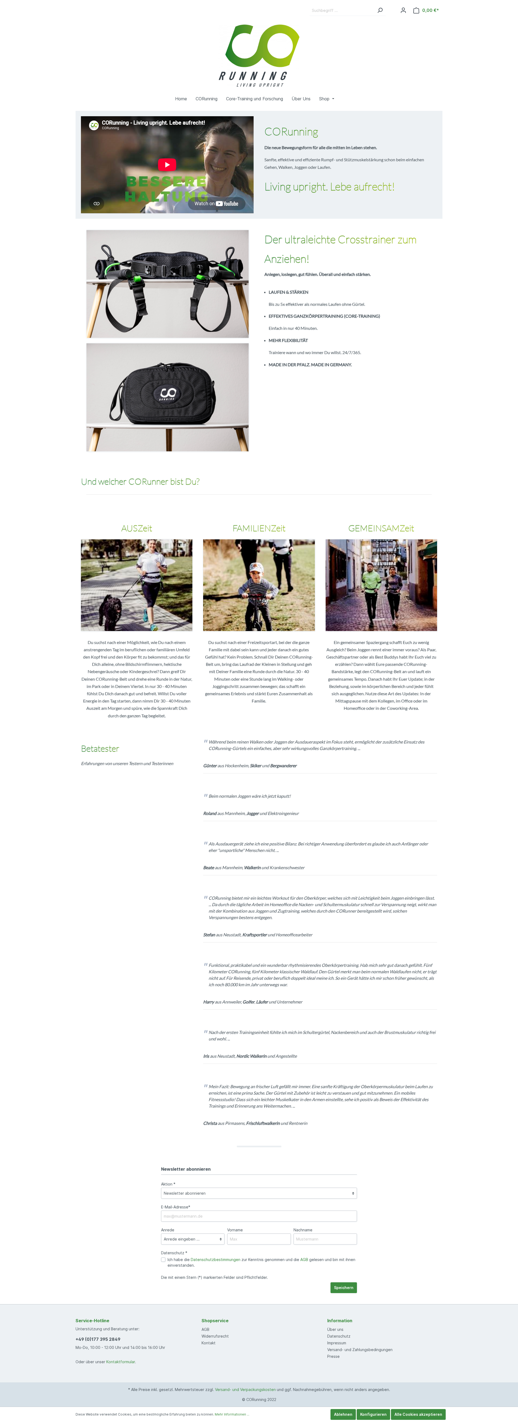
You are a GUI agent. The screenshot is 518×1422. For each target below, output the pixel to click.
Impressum (336, 1343)
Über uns (335, 1329)
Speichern (343, 1287)
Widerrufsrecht (215, 1336)
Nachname (303, 1230)
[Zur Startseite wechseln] (259, 56)
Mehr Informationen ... (232, 1414)
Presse (333, 1356)
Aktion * (168, 1184)
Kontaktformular (120, 1361)
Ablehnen (343, 1414)
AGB (304, 1259)
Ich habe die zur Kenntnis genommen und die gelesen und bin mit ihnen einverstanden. (261, 1262)
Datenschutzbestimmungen (215, 1259)
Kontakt (209, 1343)
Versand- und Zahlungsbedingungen (360, 1349)
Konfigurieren (373, 1414)
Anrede (167, 1230)
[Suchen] (380, 10)
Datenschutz (338, 1336)
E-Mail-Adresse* (175, 1207)
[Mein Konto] (403, 10)
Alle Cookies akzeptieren (418, 1414)
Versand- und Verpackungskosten (245, 1389)
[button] (331, 98)
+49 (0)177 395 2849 (98, 1339)
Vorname (235, 1230)
